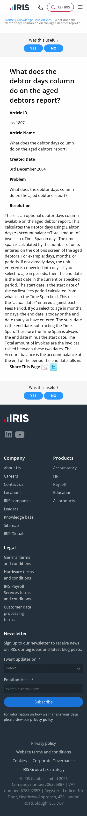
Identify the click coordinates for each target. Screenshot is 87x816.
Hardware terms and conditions (19, 575)
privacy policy (41, 719)
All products (64, 500)
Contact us (13, 484)
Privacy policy (43, 743)
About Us (12, 468)
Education (62, 492)
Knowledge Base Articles (34, 20)
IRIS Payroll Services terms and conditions (17, 592)
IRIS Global (13, 533)
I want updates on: (22, 659)
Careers (11, 476)
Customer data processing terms (17, 613)
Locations (13, 492)
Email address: (19, 679)
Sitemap (11, 525)
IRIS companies (17, 500)
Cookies (20, 760)
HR (55, 476)
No (54, 48)
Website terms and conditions (43, 752)
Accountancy (65, 468)
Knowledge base (19, 517)
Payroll (59, 484)
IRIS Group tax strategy (44, 769)
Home (9, 20)
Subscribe (44, 702)
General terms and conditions (17, 560)
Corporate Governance (54, 760)
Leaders (11, 509)
